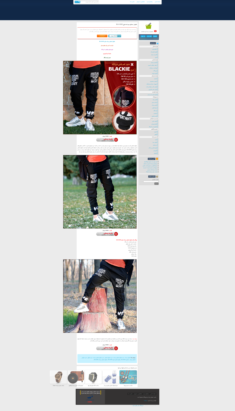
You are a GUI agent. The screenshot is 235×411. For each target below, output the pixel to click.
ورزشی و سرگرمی (154, 118)
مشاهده (155, 36)
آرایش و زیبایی (154, 62)
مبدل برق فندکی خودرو (152, 169)
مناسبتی (155, 113)
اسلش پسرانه (132, 359)
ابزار (156, 57)
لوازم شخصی (155, 59)
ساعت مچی (154, 102)
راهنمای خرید (150, 1)
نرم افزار (155, 145)
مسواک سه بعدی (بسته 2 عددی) (150, 167)
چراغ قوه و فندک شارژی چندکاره (150, 163)
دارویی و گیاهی (154, 129)
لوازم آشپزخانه (154, 51)
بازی (156, 139)
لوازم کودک (154, 73)
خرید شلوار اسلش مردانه (118, 357)
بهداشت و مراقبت (153, 67)
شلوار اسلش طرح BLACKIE (114, 359)
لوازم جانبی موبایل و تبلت (151, 86)
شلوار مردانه (127, 357)
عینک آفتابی (154, 107)
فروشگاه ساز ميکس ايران (137, 405)
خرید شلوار (90, 357)
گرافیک (155, 153)
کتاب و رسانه (155, 137)
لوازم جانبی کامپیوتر (153, 89)
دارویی (155, 131)
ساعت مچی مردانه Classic (151, 171)
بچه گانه (155, 110)
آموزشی (155, 150)
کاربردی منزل (154, 54)
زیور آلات (155, 70)
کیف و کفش (154, 116)
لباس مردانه (154, 105)
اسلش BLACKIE (125, 359)
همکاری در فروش (140, 1)
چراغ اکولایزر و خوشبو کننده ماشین (150, 165)
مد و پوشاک (155, 97)
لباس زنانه (155, 99)
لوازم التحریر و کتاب (153, 147)
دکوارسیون (154, 49)
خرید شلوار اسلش (109, 357)
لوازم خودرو (155, 92)
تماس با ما (132, 1)
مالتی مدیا (155, 142)
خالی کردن (149, 36)
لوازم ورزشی (154, 123)
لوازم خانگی (155, 46)
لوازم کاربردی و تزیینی (152, 94)
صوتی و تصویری (153, 81)
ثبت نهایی (143, 36)
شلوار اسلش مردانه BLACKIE (100, 359)
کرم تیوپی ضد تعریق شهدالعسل (150, 161)
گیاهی (155, 134)
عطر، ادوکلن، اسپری (152, 65)
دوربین (155, 78)
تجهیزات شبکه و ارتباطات (151, 84)
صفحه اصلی (157, 1)
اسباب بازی (154, 121)
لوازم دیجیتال (155, 76)
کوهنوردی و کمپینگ (153, 126)
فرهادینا (145, 400)
